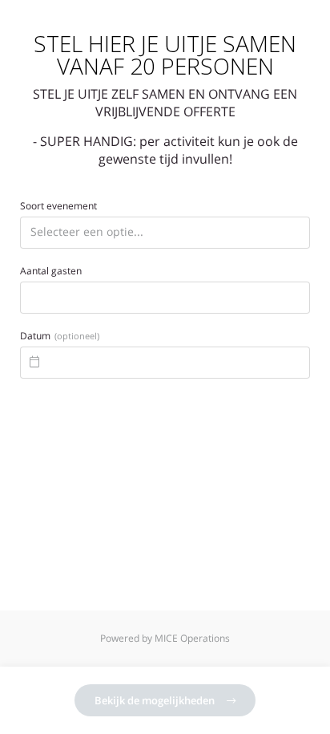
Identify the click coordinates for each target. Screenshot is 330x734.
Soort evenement (58, 206)
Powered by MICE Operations (165, 638)
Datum (59, 336)
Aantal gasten (51, 271)
